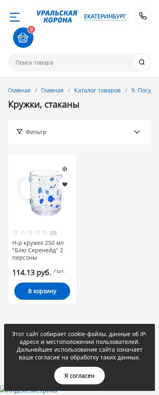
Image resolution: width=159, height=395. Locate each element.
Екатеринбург (105, 16)
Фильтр (36, 132)
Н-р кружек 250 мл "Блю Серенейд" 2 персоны (38, 250)
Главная (19, 90)
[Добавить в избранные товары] (64, 184)
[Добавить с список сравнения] (64, 168)
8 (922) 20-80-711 (143, 16)
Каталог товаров (97, 90)
